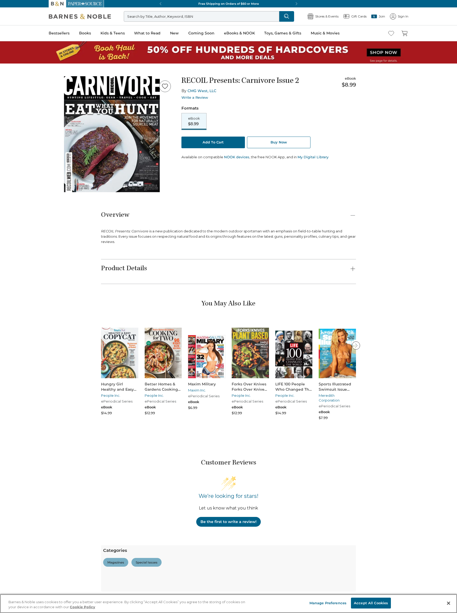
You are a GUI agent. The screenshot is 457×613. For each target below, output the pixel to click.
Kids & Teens (112, 33)
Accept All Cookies (371, 603)
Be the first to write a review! (228, 521)
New (174, 33)
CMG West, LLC (202, 90)
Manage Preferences (327, 603)
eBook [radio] (194, 121)
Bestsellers (59, 33)
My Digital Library (313, 157)
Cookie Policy (82, 607)
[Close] (448, 603)
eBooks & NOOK (239, 33)
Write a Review (194, 98)
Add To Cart (213, 142)
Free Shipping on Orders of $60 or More (228, 4)
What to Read (147, 33)
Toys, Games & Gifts (282, 33)
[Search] (286, 16)
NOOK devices (236, 157)
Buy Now (279, 142)
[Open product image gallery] (112, 134)
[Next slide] (356, 345)
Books (85, 33)
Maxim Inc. (197, 390)
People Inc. (110, 395)
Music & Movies (325, 33)
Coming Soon (201, 33)
